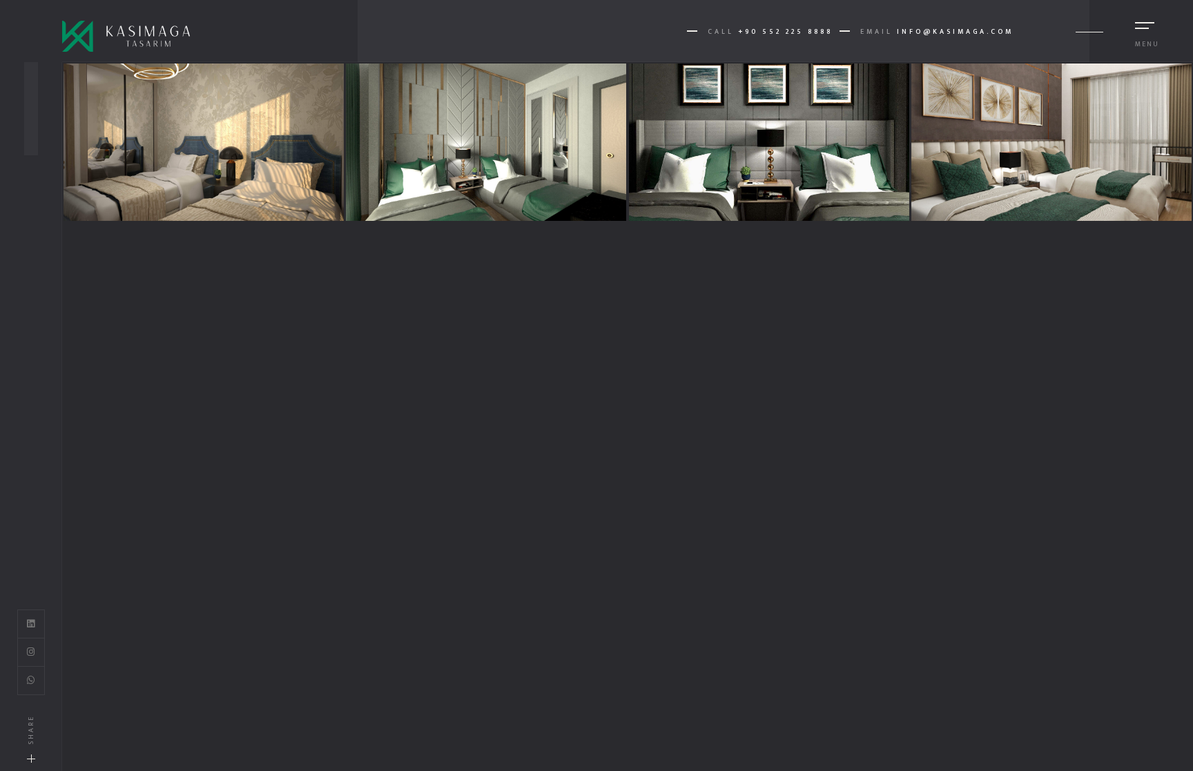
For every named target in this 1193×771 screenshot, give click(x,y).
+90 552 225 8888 (785, 31)
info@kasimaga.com (955, 31)
